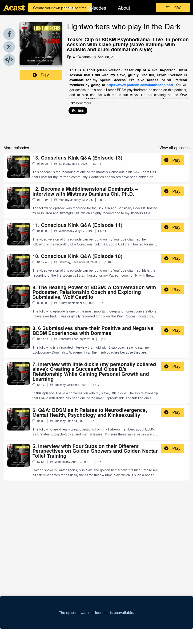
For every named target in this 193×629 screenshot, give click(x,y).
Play (45, 74)
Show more (82, 103)
